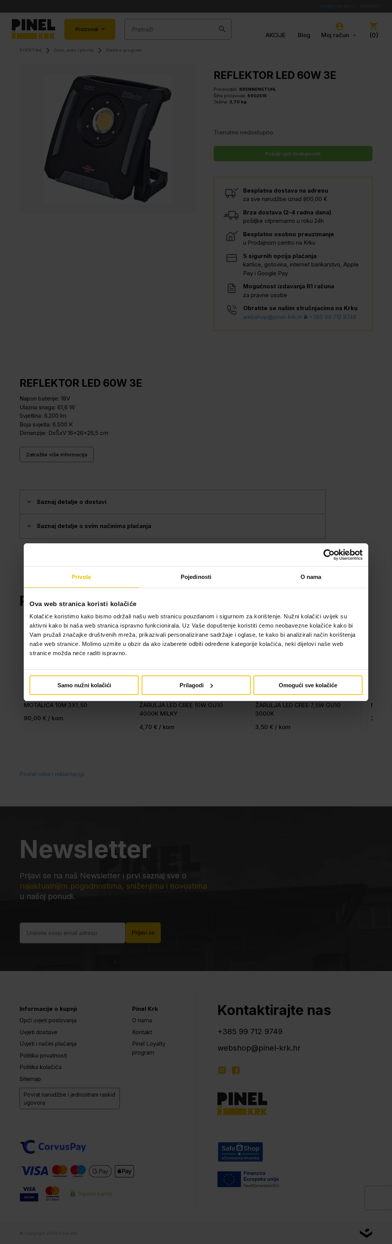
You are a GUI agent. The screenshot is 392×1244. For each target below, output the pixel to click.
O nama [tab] (311, 577)
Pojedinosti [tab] (196, 577)
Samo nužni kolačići (84, 685)
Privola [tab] (81, 577)
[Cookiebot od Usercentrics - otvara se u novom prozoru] (329, 555)
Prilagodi (192, 685)
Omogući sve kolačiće (308, 685)
